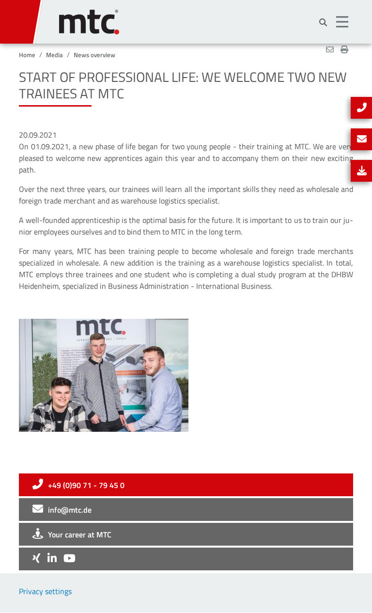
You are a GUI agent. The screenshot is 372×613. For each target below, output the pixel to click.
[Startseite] (206, 17)
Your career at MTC (79, 534)
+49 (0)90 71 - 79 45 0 (86, 485)
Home (27, 55)
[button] (343, 22)
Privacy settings (45, 591)
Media (54, 55)
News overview (94, 55)
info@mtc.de (70, 510)
